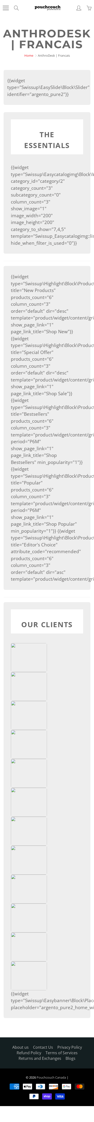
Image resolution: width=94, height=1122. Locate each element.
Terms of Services (62, 1052)
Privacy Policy (69, 1047)
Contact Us (43, 1047)
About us (20, 1047)
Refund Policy (29, 1052)
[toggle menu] (5, 8)
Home (28, 55)
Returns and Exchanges (40, 1058)
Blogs (70, 1058)
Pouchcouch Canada (51, 1077)
